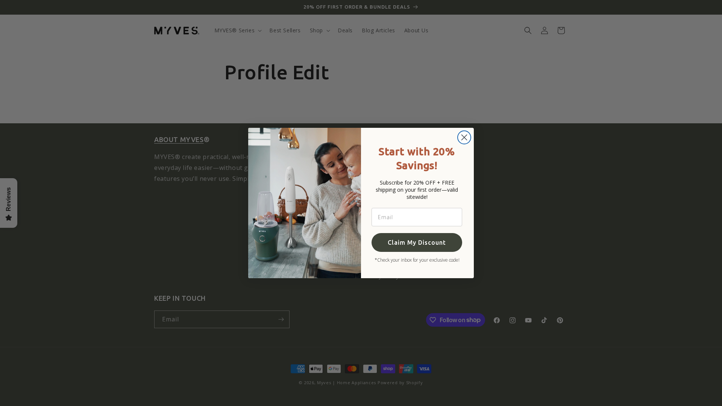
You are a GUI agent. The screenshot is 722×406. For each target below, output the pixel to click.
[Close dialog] (464, 137)
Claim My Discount (417, 242)
